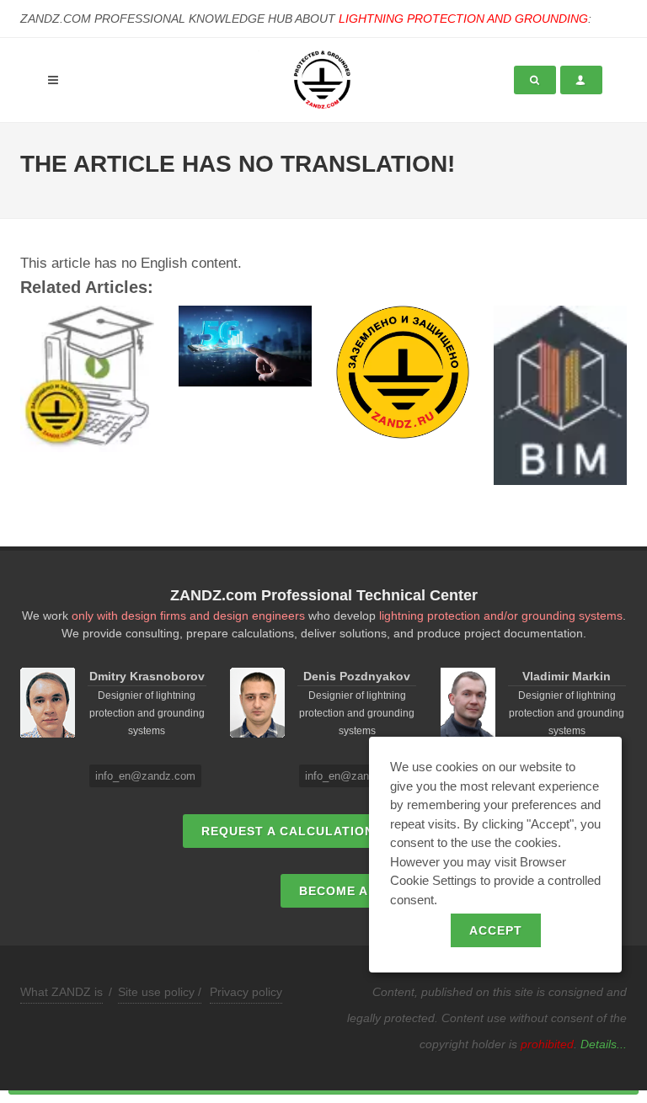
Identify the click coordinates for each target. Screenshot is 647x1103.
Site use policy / (159, 992)
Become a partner (366, 891)
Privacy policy (246, 992)
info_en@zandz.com (145, 776)
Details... (603, 1044)
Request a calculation (287, 831)
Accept (495, 930)
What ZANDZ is (61, 992)
